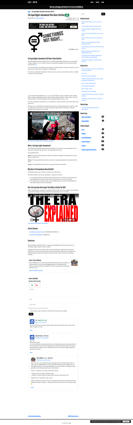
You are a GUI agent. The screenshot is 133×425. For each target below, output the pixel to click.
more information (118, 421)
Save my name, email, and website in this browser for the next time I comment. (48, 311)
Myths (97, 2)
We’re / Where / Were (87, 88)
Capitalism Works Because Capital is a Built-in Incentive (93, 95)
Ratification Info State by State (37, 231)
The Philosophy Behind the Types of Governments (90, 108)
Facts (92, 2)
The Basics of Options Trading (89, 91)
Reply (31, 330)
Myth (37, 285)
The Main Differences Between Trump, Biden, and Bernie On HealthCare (92, 79)
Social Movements (92, 138)
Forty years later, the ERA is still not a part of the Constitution (41, 140)
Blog (102, 2)
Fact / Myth (32, 2)
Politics (92, 134)
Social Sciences (92, 142)
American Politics (92, 117)
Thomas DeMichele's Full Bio (36, 270)
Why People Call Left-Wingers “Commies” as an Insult (92, 99)
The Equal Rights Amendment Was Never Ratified (91, 29)
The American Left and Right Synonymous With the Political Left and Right (92, 56)
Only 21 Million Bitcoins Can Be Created (91, 26)
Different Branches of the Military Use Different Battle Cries (91, 51)
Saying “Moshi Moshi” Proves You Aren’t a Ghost (92, 22)
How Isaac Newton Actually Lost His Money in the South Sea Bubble (93, 69)
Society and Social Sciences (92, 150)
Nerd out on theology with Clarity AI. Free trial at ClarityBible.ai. (66, 7)
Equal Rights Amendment (36, 234)
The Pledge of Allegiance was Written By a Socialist (92, 60)
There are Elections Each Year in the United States (92, 38)
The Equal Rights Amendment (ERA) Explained (38, 223)
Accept (126, 421)
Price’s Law (84, 73)
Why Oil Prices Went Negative (89, 76)
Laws (92, 130)
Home (29, 12)
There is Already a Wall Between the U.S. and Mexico (92, 34)
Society (92, 146)
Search (103, 14)
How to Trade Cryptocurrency (89, 83)
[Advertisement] (53, 85)
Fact (32, 285)
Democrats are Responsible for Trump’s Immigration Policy (91, 43)
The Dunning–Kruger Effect (88, 86)
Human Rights (92, 121)
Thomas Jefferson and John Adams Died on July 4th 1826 (93, 47)
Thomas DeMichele (39, 18)
